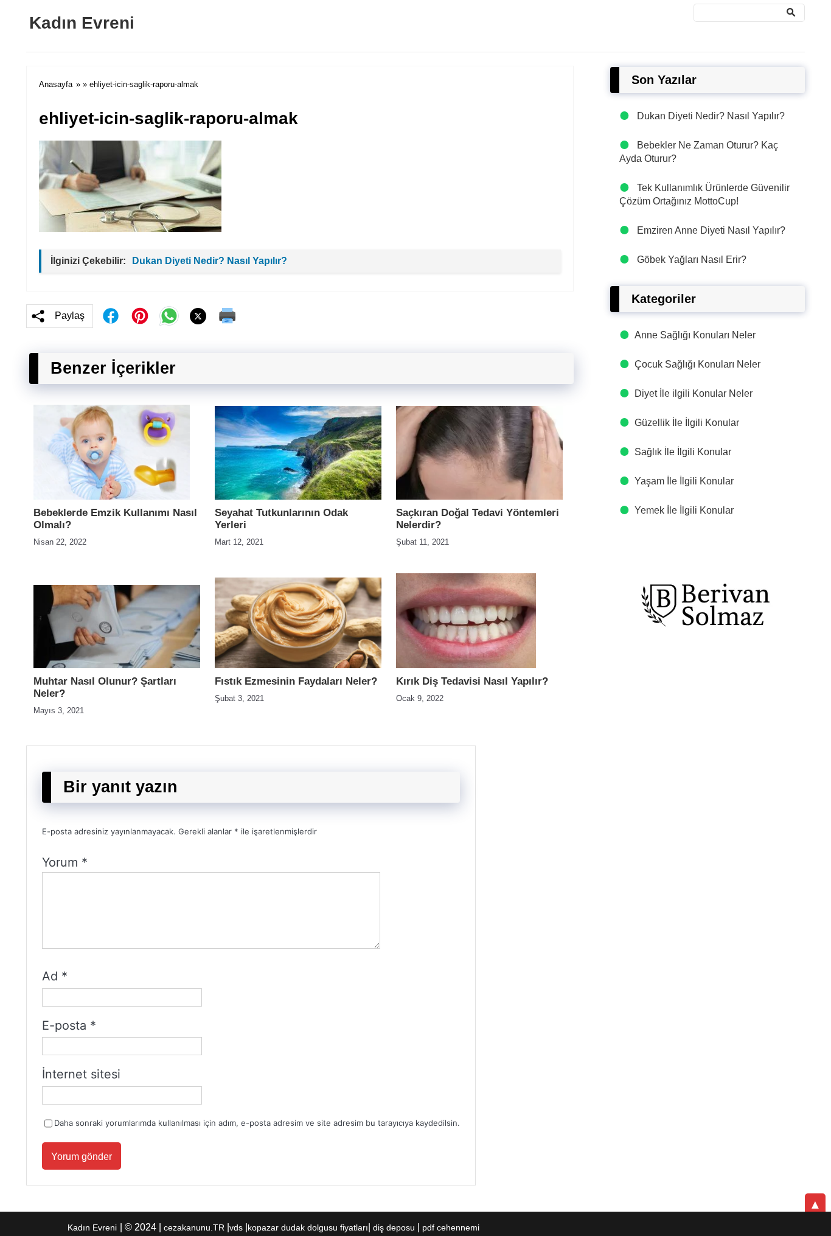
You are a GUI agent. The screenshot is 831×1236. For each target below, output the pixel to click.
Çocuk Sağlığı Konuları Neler (697, 364)
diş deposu (394, 1227)
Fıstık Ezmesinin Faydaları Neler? (296, 681)
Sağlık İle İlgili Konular (683, 452)
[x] (198, 316)
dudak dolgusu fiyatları (324, 1227)
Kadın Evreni (81, 22)
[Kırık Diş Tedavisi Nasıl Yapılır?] (466, 665)
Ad (55, 976)
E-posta (69, 1025)
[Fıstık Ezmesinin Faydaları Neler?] (298, 665)
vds (236, 1227)
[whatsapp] (169, 315)
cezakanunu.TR (194, 1227)
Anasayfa (55, 84)
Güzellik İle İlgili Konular (687, 422)
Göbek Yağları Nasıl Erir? (691, 259)
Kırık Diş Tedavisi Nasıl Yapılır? (472, 681)
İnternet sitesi (81, 1074)
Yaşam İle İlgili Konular (684, 481)
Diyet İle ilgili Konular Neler (694, 393)
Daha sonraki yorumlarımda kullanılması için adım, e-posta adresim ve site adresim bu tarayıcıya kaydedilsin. (257, 1123)
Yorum (65, 862)
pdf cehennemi (450, 1227)
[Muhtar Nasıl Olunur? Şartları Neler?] (116, 665)
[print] (227, 315)
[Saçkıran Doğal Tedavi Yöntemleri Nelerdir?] (479, 496)
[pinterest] (139, 315)
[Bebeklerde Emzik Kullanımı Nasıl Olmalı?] (111, 496)
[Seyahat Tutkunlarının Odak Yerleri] (298, 496)
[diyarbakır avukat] (707, 605)
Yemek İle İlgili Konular (684, 510)
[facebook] (110, 315)
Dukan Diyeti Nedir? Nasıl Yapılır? (209, 261)
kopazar (263, 1227)
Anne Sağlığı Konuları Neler (695, 335)
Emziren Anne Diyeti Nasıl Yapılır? (711, 230)
